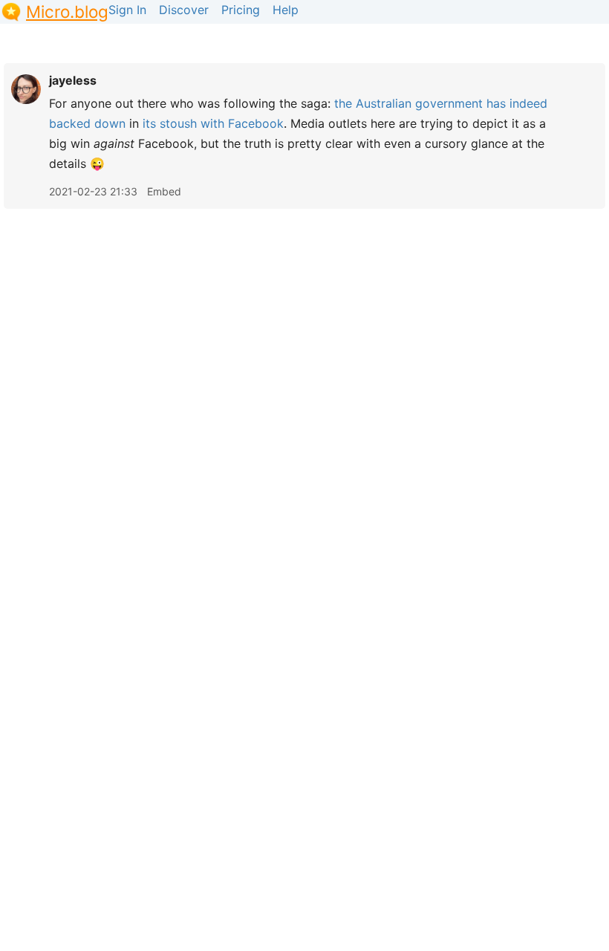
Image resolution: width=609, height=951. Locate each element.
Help (286, 9)
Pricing (240, 9)
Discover (184, 9)
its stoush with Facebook (213, 123)
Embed (164, 191)
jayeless (73, 80)
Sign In (127, 9)
